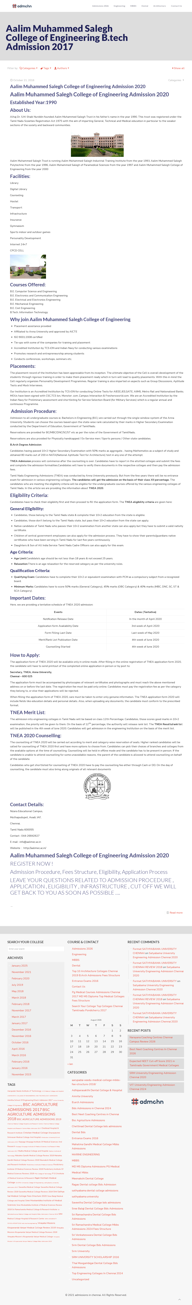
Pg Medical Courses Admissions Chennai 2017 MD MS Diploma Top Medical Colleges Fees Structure (98, 996)
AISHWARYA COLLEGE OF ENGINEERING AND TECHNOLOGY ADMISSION (32, 1096)
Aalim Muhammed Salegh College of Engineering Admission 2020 (78, 86)
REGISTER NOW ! (31, 863)
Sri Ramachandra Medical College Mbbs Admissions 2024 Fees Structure (95, 1227)
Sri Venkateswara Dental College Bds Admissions (94, 1237)
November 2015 (21, 1074)
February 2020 (20, 978)
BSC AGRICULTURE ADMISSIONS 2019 (39, 1119)
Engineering (79, 954)
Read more (176, 912)
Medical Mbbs (80, 1172)
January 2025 (20, 965)
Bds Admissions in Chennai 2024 (91, 1108)
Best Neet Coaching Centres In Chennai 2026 (153, 1051)
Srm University (81, 1251)
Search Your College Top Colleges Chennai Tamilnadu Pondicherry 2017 (97, 1008)
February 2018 (20, 1004)
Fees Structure (79, 871)
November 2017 (21, 1010)
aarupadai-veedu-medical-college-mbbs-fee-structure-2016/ (96, 1082)
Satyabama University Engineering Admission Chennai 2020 (158, 971)
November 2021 (21, 972)
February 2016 (20, 1061)
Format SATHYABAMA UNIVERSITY (155, 981)
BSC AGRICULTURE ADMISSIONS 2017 (32, 1107)
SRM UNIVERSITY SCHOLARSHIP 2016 (95, 1257)
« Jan (70, 1064)
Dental (76, 965)
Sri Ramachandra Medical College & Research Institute (34, 1209)
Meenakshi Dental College (88, 1178)
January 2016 (20, 1068)
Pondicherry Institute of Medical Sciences (40, 1165)
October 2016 (20, 1042)
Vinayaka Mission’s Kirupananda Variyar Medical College (30, 1236)
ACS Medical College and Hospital (53, 1091)
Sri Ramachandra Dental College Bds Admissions (94, 1217)
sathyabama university (85, 1196)
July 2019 (17, 985)
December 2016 (21, 1029)
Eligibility (109, 871)
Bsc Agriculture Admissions (88, 1120)
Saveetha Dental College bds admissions (96, 1202)
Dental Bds (79, 1132)
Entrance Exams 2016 (85, 981)
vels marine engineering (29, 1223)
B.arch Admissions (83, 1102)
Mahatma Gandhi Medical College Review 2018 (34, 1155)
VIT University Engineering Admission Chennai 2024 (152, 1087)
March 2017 (19, 1017)
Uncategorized (80, 1279)
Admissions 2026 (82, 948)
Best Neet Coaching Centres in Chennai (95, 1114)
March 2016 (19, 1055)
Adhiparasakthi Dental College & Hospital (97, 1090)
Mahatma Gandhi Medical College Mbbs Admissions (95, 1146)
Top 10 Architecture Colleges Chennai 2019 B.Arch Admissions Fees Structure (96, 973)
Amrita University (82, 1096)
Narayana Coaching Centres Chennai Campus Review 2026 (151, 1039)
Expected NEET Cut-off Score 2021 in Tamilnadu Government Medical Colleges (154, 1063)
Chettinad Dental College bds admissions (97, 1126)
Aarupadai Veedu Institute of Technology (24, 1091)
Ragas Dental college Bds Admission (94, 1184)
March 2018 (19, 997)
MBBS (75, 960)
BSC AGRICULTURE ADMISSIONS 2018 (31, 1114)
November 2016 (21, 1036)
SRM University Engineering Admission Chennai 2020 (153, 1075)
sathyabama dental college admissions (95, 1190)
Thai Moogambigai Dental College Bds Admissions (95, 1265)
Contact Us (78, 986)
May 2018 (18, 991)
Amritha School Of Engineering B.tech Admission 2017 (30, 1100)
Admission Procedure (35, 871)
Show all (179, 68)
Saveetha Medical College (29, 1187)
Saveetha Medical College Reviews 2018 (36, 1191)
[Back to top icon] (179, 1299)
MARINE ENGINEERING (86, 1154)
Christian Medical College (35, 1132)
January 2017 (20, 1023)
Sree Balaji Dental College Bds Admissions (97, 1208)
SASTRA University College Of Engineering (29, 1183)
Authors (62, 68)
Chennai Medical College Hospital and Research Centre (25, 1124)
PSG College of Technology (43, 1174)
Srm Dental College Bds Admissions (94, 1245)
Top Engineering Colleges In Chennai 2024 (97, 1273)
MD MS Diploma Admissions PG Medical (96, 1166)
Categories (28, 68)
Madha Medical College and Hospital (33, 1151)
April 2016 (18, 1049)
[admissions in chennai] (22, 6)
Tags (46, 68)
